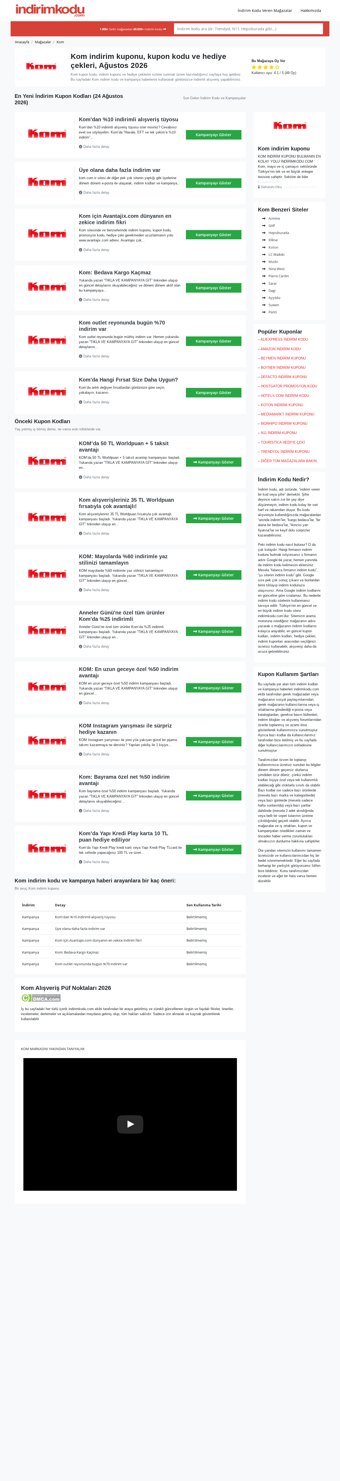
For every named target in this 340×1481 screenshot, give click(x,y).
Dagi (271, 290)
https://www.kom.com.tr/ (289, 138)
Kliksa (273, 239)
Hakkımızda (311, 10)
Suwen (273, 304)
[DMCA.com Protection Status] (41, 998)
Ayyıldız (274, 297)
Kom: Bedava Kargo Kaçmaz (115, 272)
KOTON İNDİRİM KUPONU (282, 405)
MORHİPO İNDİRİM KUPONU (284, 424)
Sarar (272, 283)
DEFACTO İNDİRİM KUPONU (284, 377)
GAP (271, 225)
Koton (273, 247)
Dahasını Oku (271, 186)
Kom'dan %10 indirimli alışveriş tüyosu (128, 119)
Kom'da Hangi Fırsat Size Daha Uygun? (128, 380)
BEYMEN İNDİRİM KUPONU (283, 358)
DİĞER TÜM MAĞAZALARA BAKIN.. (290, 461)
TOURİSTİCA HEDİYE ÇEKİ (283, 442)
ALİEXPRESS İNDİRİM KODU (284, 339)
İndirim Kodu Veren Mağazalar (265, 10)
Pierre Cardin (278, 276)
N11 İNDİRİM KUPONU (279, 433)
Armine (274, 218)
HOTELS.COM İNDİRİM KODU (285, 396)
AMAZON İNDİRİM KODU (281, 349)
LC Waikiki (276, 254)
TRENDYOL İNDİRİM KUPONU (285, 452)
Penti (272, 312)
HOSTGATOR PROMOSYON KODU (289, 386)
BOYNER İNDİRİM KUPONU (283, 368)
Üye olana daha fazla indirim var (119, 170)
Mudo (273, 261)
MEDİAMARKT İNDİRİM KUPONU (287, 414)
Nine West (276, 268)
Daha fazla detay (95, 147)
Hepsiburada (278, 232)
